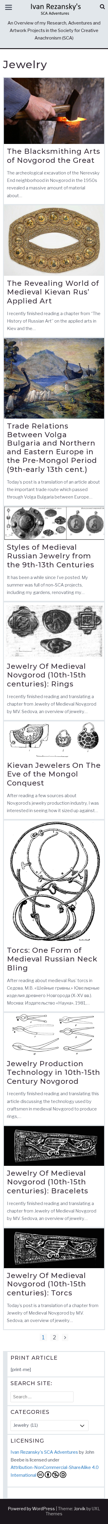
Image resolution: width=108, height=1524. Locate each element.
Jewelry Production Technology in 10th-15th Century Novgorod (53, 1072)
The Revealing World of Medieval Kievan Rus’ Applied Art (53, 292)
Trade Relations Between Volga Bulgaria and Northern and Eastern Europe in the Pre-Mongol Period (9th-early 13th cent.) (52, 448)
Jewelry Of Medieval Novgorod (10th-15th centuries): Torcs (46, 1284)
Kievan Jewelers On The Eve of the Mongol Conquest (54, 774)
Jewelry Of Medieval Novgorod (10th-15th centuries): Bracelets (47, 1182)
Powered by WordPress (31, 1508)
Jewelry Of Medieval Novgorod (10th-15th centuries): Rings (46, 675)
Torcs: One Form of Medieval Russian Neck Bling (52, 959)
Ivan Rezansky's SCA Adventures (44, 1452)
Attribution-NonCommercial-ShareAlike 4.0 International (54, 1471)
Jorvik (80, 1508)
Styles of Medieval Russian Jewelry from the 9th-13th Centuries (50, 556)
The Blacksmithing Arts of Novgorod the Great (53, 156)
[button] (102, 7)
